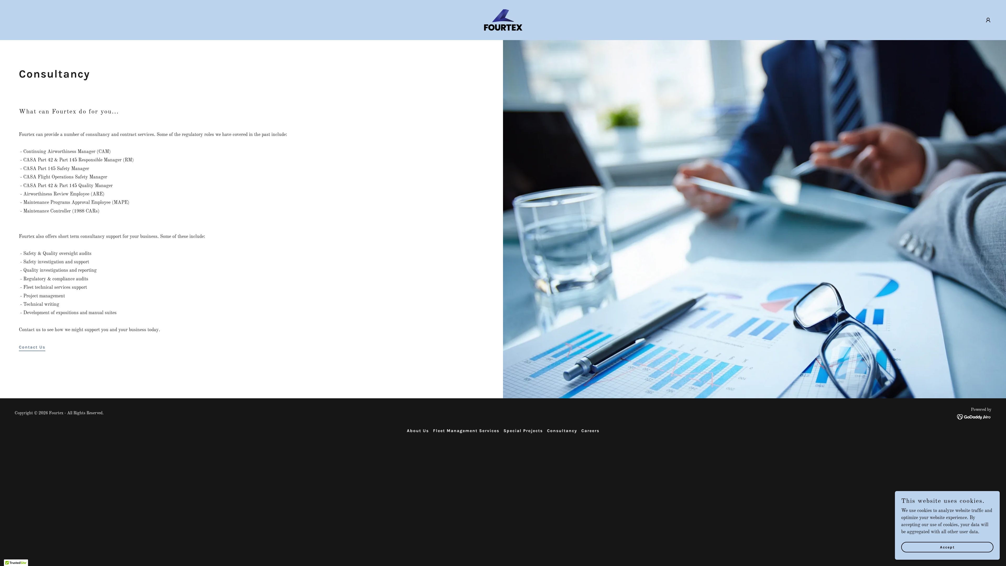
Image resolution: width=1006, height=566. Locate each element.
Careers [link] (590, 430)
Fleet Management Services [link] (466, 430)
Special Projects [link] (523, 430)
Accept (947, 547)
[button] (988, 20)
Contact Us (32, 347)
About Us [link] (418, 430)
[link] (503, 20)
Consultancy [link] (562, 430)
